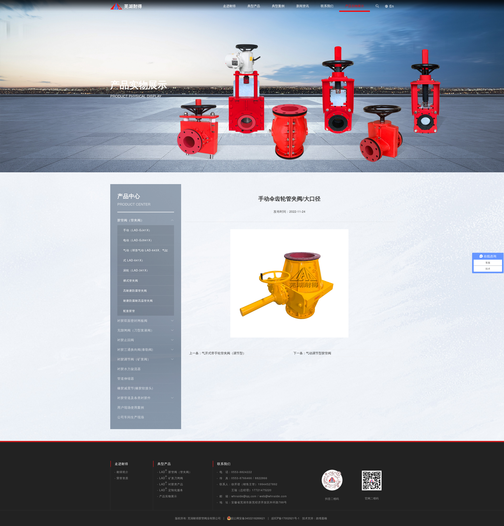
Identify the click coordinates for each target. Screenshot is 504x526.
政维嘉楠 (321, 518)
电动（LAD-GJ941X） (138, 240)
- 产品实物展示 (167, 496)
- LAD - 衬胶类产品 (170, 484)
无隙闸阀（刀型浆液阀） (135, 330)
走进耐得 (229, 6)
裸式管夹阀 (130, 280)
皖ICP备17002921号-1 (285, 518)
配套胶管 (129, 311)
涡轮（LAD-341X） (136, 270)
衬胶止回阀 (125, 340)
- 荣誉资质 (121, 478)
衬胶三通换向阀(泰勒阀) (135, 349)
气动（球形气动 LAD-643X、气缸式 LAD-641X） (145, 255)
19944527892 (267, 484)
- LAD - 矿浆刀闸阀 (170, 478)
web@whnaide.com (273, 496)
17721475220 (261, 490)
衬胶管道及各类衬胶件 (134, 397)
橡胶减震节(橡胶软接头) (135, 388)
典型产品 (253, 6)
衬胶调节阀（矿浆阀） (134, 359)
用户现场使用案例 (130, 407)
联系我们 (327, 6)
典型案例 (278, 6)
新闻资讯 (302, 6)
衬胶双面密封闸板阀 (132, 320)
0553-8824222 (241, 472)
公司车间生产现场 (130, 417)
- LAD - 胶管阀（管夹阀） (174, 472)
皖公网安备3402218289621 (248, 518)
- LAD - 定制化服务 (170, 490)
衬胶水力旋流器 (129, 368)
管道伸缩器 (125, 378)
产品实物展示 (354, 6)
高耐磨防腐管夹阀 (135, 290)
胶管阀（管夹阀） (130, 220)
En (391, 5)
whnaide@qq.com (244, 496)
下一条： (312, 353)
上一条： (217, 353)
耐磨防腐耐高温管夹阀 (138, 300)
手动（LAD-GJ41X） (137, 230)
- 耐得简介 (121, 472)
